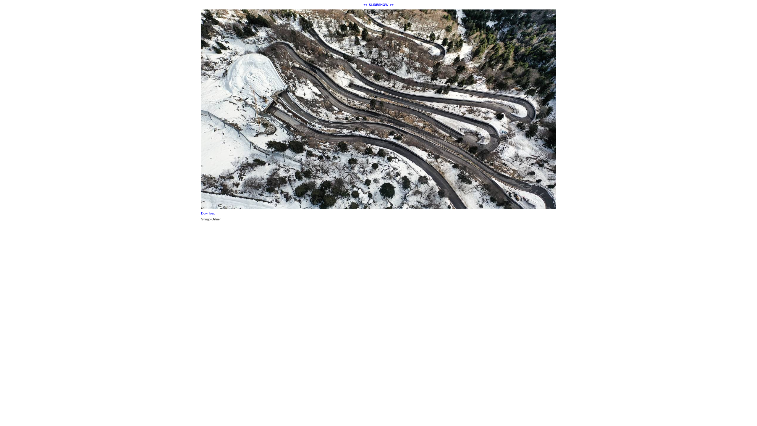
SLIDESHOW (378, 5)
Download (208, 213)
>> (392, 5)
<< (365, 5)
